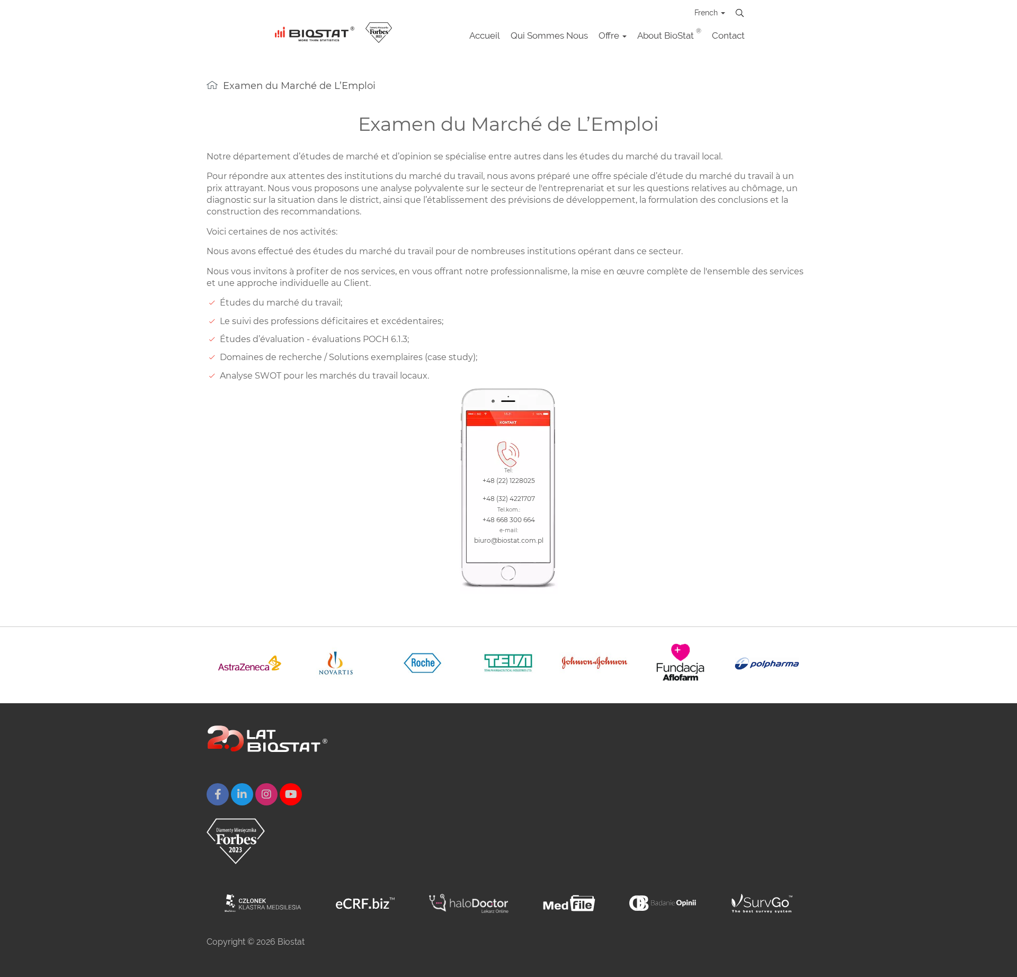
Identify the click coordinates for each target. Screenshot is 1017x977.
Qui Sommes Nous (549, 35)
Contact (728, 35)
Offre (610, 35)
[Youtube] (291, 794)
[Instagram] (266, 794)
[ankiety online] (663, 903)
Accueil (484, 35)
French (707, 12)
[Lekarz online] (468, 903)
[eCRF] (365, 903)
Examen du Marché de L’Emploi (299, 86)
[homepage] (212, 85)
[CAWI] (761, 903)
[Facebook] (218, 794)
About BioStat (669, 34)
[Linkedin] (242, 794)
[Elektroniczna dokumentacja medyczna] (569, 903)
